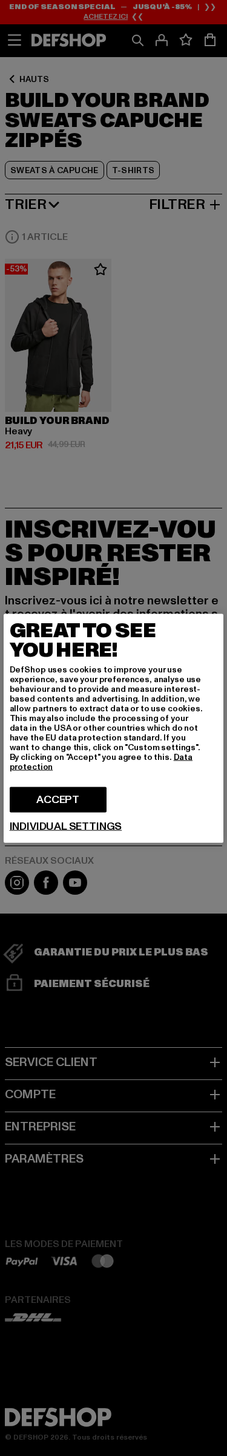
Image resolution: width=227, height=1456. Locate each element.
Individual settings (66, 826)
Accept (57, 799)
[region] (114, 728)
